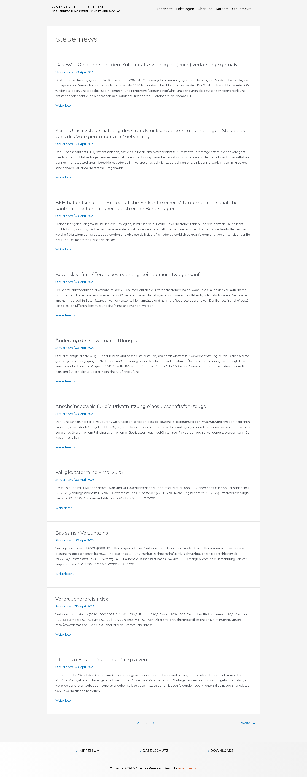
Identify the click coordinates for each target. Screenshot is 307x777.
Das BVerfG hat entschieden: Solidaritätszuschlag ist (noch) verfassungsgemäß (146, 64)
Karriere (222, 9)
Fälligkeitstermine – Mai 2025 (89, 472)
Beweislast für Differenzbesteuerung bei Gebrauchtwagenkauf (127, 274)
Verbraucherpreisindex (81, 599)
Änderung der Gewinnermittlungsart (98, 340)
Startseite (165, 9)
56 (153, 723)
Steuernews (241, 9)
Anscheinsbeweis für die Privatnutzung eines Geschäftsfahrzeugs (130, 406)
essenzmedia (187, 768)
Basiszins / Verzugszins (81, 533)
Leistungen (185, 9)
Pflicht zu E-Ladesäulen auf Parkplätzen (101, 660)
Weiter (248, 723)
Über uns (205, 9)
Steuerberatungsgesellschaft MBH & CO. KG (86, 11)
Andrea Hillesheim (78, 7)
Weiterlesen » (65, 105)
